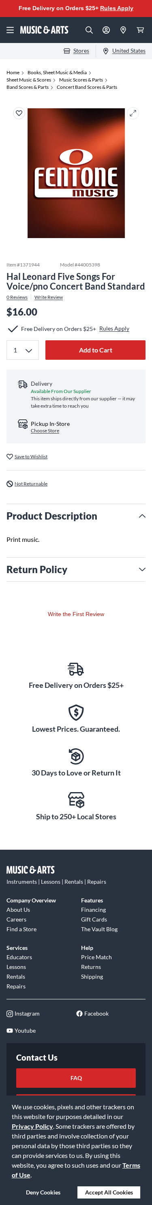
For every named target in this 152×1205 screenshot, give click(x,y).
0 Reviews (17, 297)
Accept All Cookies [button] (109, 1192)
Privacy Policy (32, 1126)
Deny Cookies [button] (43, 1192)
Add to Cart (95, 350)
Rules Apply (116, 8)
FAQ (76, 1077)
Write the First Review (76, 614)
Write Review (48, 297)
